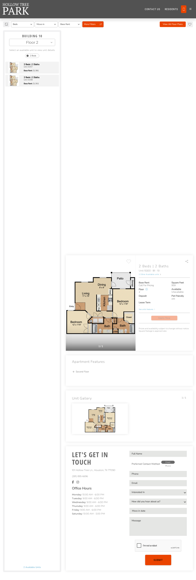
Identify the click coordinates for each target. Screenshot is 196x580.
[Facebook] (73, 482)
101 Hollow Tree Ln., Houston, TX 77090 (93, 470)
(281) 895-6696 (80, 476)
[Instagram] (77, 482)
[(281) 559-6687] (183, 9)
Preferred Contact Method (146, 463)
